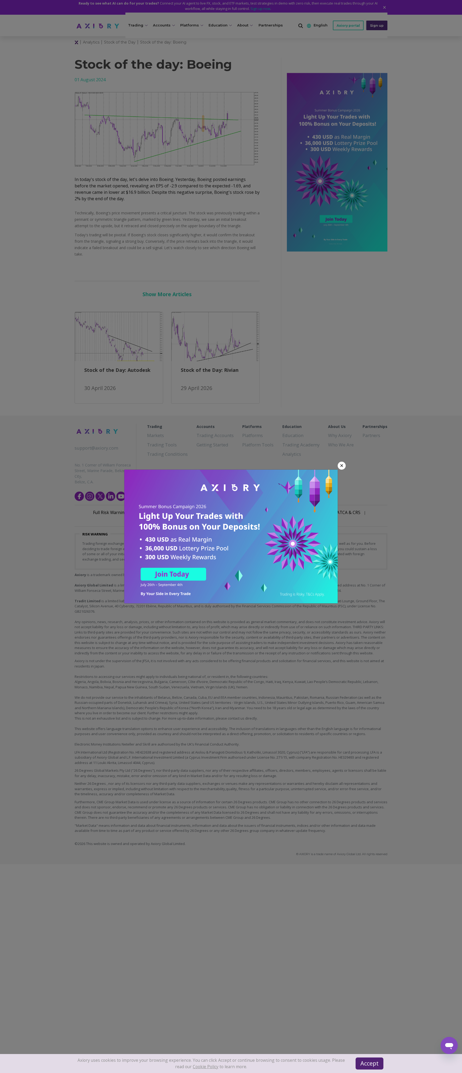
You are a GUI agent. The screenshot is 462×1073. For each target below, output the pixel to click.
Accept (371, 1065)
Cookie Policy (325, 1062)
